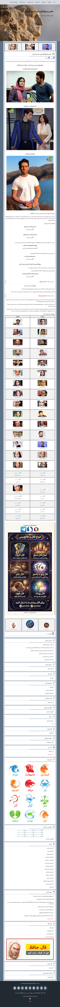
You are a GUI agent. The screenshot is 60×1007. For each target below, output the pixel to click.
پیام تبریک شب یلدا (49, 937)
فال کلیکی (51, 733)
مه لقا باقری (42, 518)
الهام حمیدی (17, 377)
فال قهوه (51, 687)
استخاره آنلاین (22, 2)
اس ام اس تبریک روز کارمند (48, 644)
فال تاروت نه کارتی (49, 872)
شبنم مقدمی (17, 418)
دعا (52, 724)
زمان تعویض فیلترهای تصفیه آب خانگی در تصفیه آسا (43, 896)
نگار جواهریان (17, 512)
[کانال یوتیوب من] (18, 988)
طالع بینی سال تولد (49, 839)
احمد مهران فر (42, 448)
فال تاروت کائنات (49, 854)
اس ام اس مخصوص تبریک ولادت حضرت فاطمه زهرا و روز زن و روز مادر (39, 647)
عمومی (47, 634)
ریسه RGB (51, 751)
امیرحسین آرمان (42, 326)
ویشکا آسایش (17, 397)
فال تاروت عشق (50, 878)
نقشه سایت (25, 996)
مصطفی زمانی (42, 397)
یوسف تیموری (17, 366)
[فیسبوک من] (37, 988)
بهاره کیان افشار (42, 377)
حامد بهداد (42, 346)
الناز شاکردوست (17, 498)
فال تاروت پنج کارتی (49, 866)
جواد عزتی (18, 326)
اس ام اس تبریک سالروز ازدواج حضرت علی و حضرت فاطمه (42, 650)
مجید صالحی (42, 356)
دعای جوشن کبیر (50, 721)
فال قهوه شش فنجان (49, 693)
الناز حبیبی (42, 498)
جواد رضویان (42, 469)
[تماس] (30, 988)
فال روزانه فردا (50, 977)
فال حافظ (49, 2)
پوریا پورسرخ (42, 366)
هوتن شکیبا (17, 492)
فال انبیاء (51, 678)
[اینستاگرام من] (33, 988)
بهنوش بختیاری (42, 336)
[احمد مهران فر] (47, 47)
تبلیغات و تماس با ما (13, 2)
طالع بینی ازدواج (50, 712)
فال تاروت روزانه (50, 848)
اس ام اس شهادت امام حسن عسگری (46, 654)
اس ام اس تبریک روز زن (48, 659)
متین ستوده (42, 492)
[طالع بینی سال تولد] (30, 834)
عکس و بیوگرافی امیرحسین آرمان (39, 11)
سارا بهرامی (17, 482)
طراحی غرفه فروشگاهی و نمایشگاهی (46, 913)
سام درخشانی (42, 418)
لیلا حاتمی (42, 512)
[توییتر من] (26, 988)
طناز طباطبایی (42, 482)
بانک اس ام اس (30, 2)
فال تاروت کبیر (50, 851)
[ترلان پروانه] (30, 47)
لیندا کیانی (18, 448)
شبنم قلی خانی (42, 458)
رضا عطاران (18, 407)
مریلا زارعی (18, 458)
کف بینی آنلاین (50, 702)
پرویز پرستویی (42, 387)
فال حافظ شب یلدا (49, 934)
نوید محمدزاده (18, 336)
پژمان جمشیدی (18, 428)
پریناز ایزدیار (17, 387)
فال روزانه (37, 2)
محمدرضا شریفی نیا (18, 438)
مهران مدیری (17, 505)
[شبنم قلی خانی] (13, 47)
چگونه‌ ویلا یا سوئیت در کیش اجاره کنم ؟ (45, 907)
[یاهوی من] (45, 988)
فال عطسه (51, 968)
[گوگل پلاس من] (22, 988)
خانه (54, 2)
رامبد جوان (42, 475)
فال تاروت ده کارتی (49, 875)
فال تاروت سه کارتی (49, 860)
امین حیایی (18, 518)
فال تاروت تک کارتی (49, 857)
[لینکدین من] (14, 988)
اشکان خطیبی (17, 346)
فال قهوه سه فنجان (49, 690)
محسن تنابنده (42, 428)
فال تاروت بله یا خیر (49, 884)
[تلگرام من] (41, 988)
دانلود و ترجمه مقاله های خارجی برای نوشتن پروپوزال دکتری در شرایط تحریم (38, 916)
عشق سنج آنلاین (50, 742)
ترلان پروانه (42, 407)
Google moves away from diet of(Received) (45, 899)
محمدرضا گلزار (18, 475)
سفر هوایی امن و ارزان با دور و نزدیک (46, 910)
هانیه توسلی (17, 469)
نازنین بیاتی (42, 505)
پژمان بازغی (17, 356)
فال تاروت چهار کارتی (49, 863)
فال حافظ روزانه (50, 931)
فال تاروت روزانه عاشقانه (48, 881)
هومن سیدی (42, 438)
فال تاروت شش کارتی (49, 869)
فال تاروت (44, 2)
